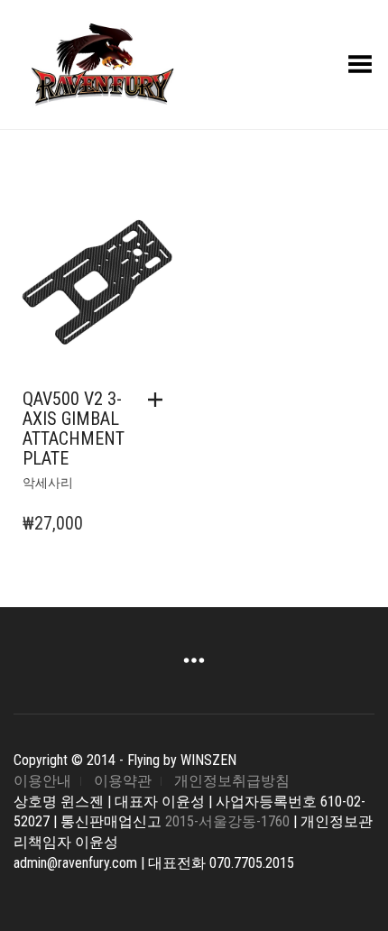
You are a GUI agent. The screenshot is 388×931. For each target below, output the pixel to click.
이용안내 (42, 780)
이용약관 (123, 780)
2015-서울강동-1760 (227, 821)
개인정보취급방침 (232, 780)
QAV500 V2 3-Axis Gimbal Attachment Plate (74, 428)
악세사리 (48, 482)
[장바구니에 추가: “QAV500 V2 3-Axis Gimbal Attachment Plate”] (159, 400)
